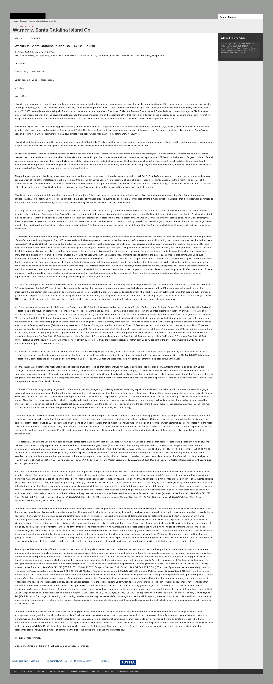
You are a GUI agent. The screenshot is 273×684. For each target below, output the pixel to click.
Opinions (23, 21)
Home (15, 21)
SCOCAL (40, 671)
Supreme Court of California (28, 16)
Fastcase (95, 671)
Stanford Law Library (79, 671)
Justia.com (109, 671)
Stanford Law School (57, 671)
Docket (35, 38)
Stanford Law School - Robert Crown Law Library (27, 5)
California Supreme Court (128, 671)
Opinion (18, 38)
